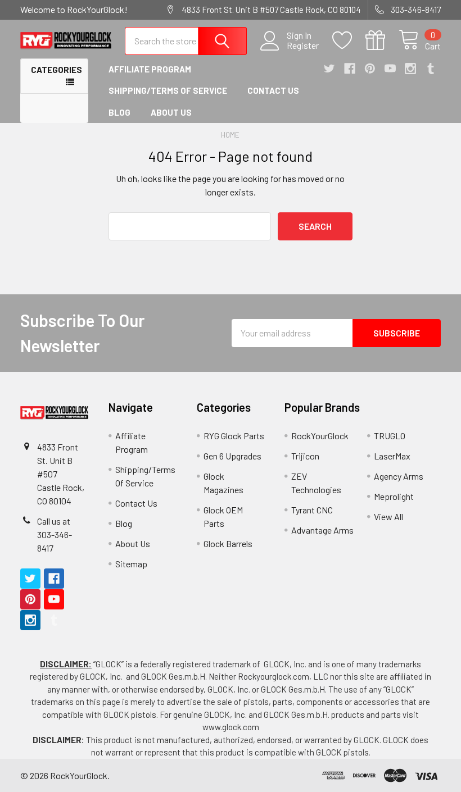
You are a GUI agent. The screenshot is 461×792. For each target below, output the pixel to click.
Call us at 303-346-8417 (54, 534)
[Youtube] (390, 68)
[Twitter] (329, 68)
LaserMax (392, 455)
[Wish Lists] (348, 40)
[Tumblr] (431, 68)
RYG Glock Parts (234, 435)
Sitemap (131, 563)
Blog (119, 112)
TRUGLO (389, 435)
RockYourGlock (320, 435)
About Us (171, 112)
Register (303, 45)
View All (388, 516)
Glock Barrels (228, 543)
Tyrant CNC (312, 509)
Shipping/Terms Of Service (168, 90)
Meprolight (394, 496)
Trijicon (305, 455)
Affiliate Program (150, 69)
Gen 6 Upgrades (232, 455)
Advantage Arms (322, 530)
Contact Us (273, 90)
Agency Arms (398, 476)
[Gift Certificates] (382, 40)
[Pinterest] (370, 68)
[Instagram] (410, 68)
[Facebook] (350, 68)
